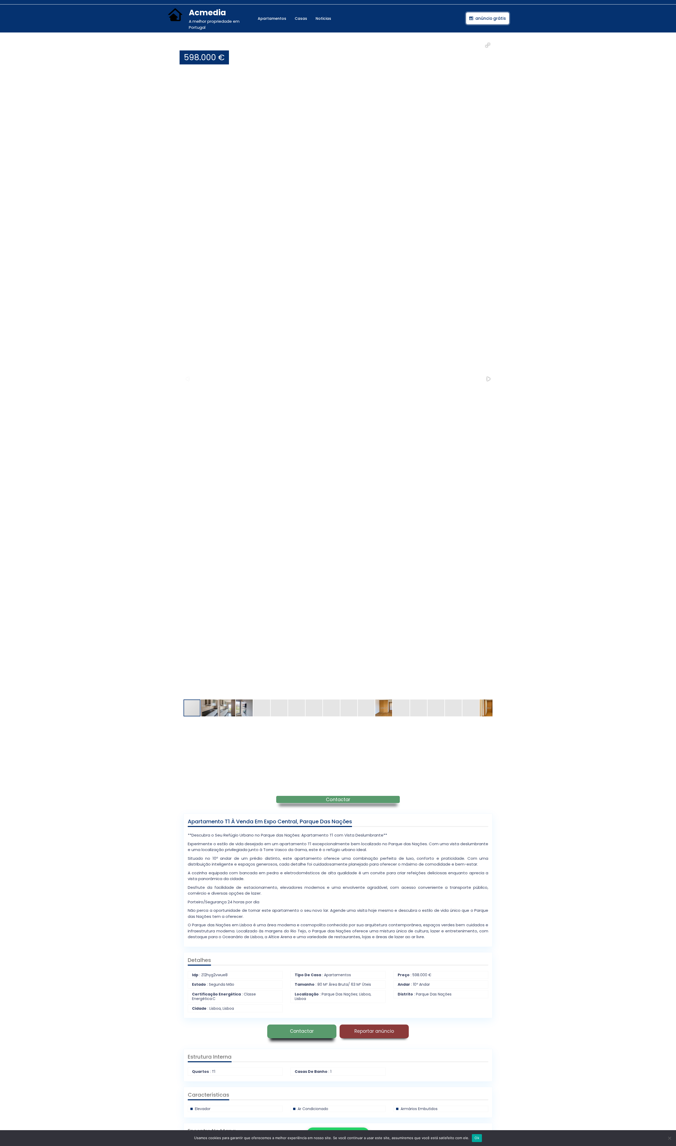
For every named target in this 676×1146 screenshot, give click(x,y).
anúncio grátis (490, 18)
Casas (301, 18)
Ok (477, 1138)
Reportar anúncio (374, 1031)
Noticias (323, 18)
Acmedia (207, 12)
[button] (487, 45)
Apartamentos (272, 18)
